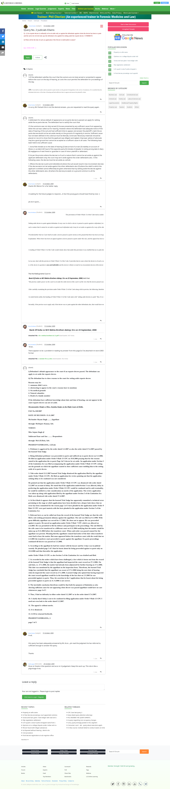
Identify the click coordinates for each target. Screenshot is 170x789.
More (112, 9)
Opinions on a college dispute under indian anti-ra (39, 725)
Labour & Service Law (134, 99)
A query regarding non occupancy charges (82, 720)
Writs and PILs (105, 13)
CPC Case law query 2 (75, 712)
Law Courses (75, 3)
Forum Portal (35, 753)
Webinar (105, 9)
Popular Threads (64, 753)
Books (97, 9)
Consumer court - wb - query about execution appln (85, 725)
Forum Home (35, 750)
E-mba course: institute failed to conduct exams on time (86, 728)
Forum (23, 770)
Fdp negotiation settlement (32, 720)
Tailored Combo (70, 13)
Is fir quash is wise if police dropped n (125, 69)
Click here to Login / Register (34, 697)
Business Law (113, 95)
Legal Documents (114, 103)
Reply (28, 57)
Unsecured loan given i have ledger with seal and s (40, 718)
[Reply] (101, 99)
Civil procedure (28, 733)
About (22, 781)
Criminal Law (112, 99)
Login (157, 3)
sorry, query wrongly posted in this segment (82, 723)
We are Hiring (29, 781)
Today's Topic (64, 750)
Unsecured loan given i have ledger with (126, 60)
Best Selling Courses (53, 13)
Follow (37, 57)
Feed (44, 773)
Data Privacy (116, 13)
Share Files (68, 773)
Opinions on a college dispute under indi (126, 56)
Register (164, 3)
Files (73, 9)
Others (137, 107)
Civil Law (121, 95)
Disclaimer (55, 781)
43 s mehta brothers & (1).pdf (49, 335)
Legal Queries (40, 9)
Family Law (122, 99)
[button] (101, 27)
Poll (66, 770)
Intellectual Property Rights (130, 103)
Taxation (121, 107)
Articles (31, 9)
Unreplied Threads (128, 29)
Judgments (52, 9)
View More (24, 739)
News (68, 9)
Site (68, 3)
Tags (87, 770)
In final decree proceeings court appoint (126, 73)
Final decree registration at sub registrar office (38, 735)
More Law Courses (130, 13)
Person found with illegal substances (35, 728)
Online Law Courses (85, 9)
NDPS (86, 13)
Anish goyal (31, 664)
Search (144, 83)
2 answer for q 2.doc (45, 359)
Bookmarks (68, 776)
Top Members (47, 776)
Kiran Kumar (32, 26)
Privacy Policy (63, 781)
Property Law (113, 107)
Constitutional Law (132, 95)
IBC (80, 13)
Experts (61, 9)
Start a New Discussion (128, 24)
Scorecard (67, 766)
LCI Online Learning (92, 776)
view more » (144, 78)
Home (23, 9)
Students (129, 107)
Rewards (88, 766)
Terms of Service (46, 781)
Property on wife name (30, 712)
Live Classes (38, 13)
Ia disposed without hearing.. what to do (36, 730)
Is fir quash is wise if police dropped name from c (39, 723)
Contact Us (71, 781)
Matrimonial (93, 13)
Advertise (37, 781)
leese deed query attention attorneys (80, 715)
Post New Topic (92, 750)
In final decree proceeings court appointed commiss (40, 715)
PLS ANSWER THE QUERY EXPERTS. (79, 718)
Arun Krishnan (32, 212)
